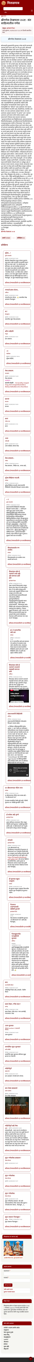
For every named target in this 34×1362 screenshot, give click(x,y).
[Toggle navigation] (32, 11)
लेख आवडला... (9, 458)
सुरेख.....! (8, 253)
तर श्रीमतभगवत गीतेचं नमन (14, 787)
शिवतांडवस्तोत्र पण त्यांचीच (13, 548)
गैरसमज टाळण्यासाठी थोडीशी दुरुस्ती (15, 907)
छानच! (7, 398)
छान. (6, 982)
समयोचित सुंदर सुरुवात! (12, 1046)
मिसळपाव (13, 3)
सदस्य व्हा (29, 283)
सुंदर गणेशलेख (10, 1175)
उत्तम (6, 438)
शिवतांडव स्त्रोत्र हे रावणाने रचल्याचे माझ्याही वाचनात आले (14, 668)
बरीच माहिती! (9, 331)
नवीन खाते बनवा (8, 1289)
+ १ (7, 499)
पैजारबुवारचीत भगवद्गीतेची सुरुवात (16, 936)
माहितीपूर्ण (8, 1068)
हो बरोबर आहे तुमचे (12, 814)
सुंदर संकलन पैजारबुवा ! (12, 1217)
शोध (6, 12)
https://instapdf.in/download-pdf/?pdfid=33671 (17, 858)
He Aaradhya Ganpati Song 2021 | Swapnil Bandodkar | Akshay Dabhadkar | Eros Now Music (17, 385)
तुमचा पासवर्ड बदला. (9, 1292)
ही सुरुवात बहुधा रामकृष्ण (14, 880)
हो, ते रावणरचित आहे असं (15, 631)
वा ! (6, 311)
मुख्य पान (3, 16)
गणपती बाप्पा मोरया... (12, 289)
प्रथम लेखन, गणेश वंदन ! (13, 1004)
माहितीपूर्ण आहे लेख (11, 1125)
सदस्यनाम (6, 1271)
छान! (6, 418)
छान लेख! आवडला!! (11, 1088)
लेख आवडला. (9, 370)
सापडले (10, 840)
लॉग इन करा (19, 283)
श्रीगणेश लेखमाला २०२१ (8, 231)
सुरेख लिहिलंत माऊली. (12, 477)
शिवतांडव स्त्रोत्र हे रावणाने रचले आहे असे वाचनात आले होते (14, 575)
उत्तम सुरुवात (9, 1025)
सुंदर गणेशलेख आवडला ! (13, 1157)
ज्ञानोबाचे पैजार (11, 28)
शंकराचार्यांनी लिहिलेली (15, 713)
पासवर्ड (6, 1278)
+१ (7, 351)
